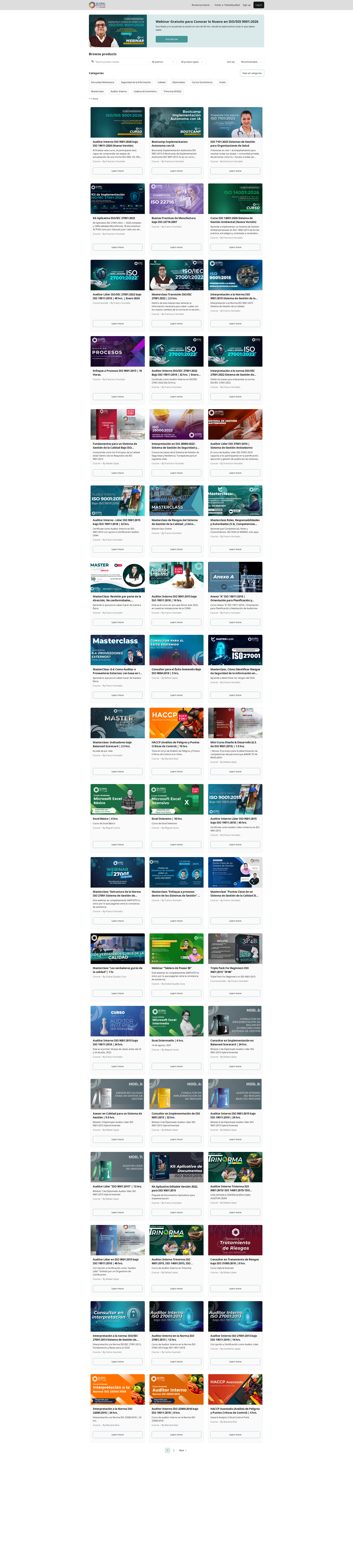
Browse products (201, 4)
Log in (259, 4)
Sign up (247, 4)
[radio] (103, 82)
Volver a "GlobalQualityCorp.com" (227, 4)
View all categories (252, 73)
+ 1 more (93, 98)
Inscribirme (172, 39)
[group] (165, 87)
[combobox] (162, 61)
